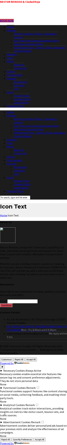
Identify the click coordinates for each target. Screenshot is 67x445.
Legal (10, 92)
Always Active (33, 370)
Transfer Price (15, 106)
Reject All (19, 359)
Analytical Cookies (14, 405)
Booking (12, 54)
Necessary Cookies (14, 370)
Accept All (31, 359)
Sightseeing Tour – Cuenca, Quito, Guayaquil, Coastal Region (40, 49)
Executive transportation (28, 44)
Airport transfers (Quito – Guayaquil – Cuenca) (36, 35)
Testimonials (15, 75)
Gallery (11, 71)
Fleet (10, 57)
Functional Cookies (14, 387)
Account (11, 78)
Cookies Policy (22, 99)
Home (10, 27)
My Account (20, 82)
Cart (16, 88)
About (10, 61)
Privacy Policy (22, 95)
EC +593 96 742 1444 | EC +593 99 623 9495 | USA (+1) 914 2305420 (37, 328)
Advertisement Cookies (17, 422)
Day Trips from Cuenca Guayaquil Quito (36, 40)
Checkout (19, 85)
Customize (6, 359)
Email (3, 301)
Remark (31, 387)
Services (11, 30)
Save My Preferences (22, 439)
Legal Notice (21, 102)
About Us (19, 64)
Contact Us (20, 68)
